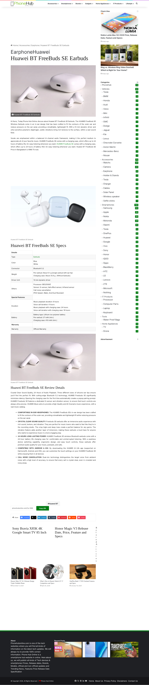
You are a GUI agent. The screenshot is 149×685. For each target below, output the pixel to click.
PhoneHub (106, 85)
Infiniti (106, 117)
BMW (105, 96)
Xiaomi (106, 225)
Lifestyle (129, 3)
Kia (104, 134)
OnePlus (107, 233)
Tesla (105, 92)
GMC (105, 121)
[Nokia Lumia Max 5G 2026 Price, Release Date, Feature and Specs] (119, 23)
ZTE (105, 284)
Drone (106, 331)
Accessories (52, 3)
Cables (106, 188)
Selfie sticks (109, 201)
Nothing (107, 292)
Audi (105, 104)
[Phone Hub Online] (22, 3)
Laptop (106, 308)
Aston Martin (109, 147)
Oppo (105, 263)
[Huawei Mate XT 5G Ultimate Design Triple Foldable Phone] (24, 571)
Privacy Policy (110, 681)
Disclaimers (122, 681)
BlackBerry (108, 267)
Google (106, 242)
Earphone (35, 45)
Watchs (106, 162)
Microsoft (107, 288)
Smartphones (66, 3)
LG (104, 275)
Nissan (106, 155)
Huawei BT (53, 504)
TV (104, 327)
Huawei (41, 52)
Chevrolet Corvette (112, 142)
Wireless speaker (111, 196)
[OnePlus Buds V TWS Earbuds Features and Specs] (83, 571)
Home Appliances (102, 3)
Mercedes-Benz (111, 151)
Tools (104, 316)
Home (15, 45)
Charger (107, 184)
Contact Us (133, 681)
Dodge (106, 126)
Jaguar (106, 130)
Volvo (106, 109)
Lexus (106, 138)
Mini (105, 113)
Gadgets (88, 3)
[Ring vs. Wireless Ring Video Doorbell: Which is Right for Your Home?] (119, 55)
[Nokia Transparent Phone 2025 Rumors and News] (68, 649)
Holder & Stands (111, 175)
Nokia (106, 216)
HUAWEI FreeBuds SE (64, 144)
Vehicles (105, 89)
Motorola (107, 220)
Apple (106, 212)
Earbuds (36, 257)
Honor (106, 254)
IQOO (105, 258)
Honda (106, 100)
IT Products (117, 3)
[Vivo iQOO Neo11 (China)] (96, 649)
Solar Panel (108, 192)
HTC (105, 271)
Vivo (105, 246)
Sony (105, 250)
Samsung (107, 208)
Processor (108, 299)
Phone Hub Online (47, 681)
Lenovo (106, 280)
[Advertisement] (53, 25)
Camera (107, 167)
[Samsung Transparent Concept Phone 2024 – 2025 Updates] (124, 649)
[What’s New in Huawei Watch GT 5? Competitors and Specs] (53, 571)
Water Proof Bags (111, 319)
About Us (99, 681)
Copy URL (42, 508)
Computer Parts (110, 304)
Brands (78, 3)
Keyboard (107, 312)
